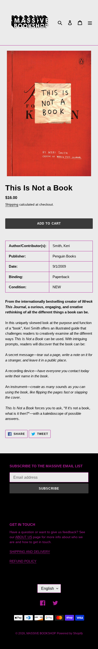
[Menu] (90, 23)
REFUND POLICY (23, 561)
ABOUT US (23, 537)
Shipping (11, 204)
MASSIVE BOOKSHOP (41, 633)
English (47, 588)
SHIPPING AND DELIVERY (30, 552)
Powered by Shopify (70, 633)
